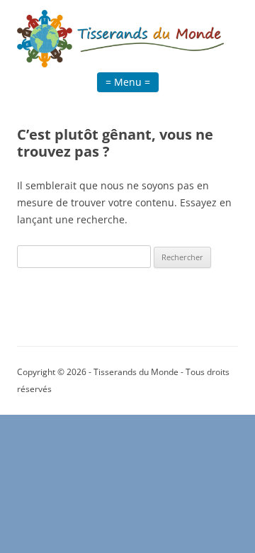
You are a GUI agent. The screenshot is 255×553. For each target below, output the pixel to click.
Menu (128, 82)
